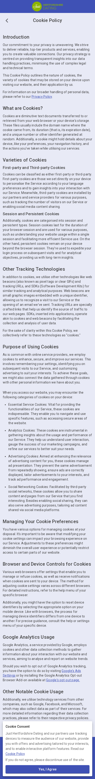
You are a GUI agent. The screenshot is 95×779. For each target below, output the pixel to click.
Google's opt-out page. (63, 680)
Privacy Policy (42, 96)
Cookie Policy (15, 754)
